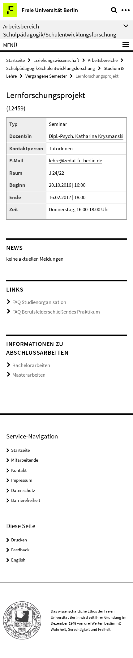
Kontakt (19, 470)
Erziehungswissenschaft (56, 60)
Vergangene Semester (46, 76)
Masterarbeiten (28, 374)
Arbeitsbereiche (103, 60)
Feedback (20, 550)
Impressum (21, 480)
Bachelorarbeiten (31, 365)
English (18, 560)
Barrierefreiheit (25, 500)
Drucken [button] (19, 540)
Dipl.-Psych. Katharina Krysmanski (86, 136)
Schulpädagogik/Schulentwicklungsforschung (50, 68)
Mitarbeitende (24, 460)
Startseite (15, 60)
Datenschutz (23, 490)
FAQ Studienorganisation (39, 302)
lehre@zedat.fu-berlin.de (75, 160)
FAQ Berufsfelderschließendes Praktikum (56, 311)
